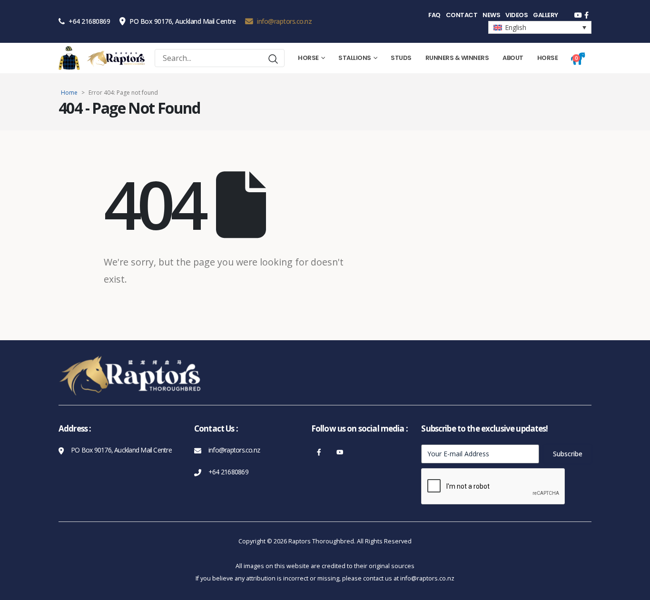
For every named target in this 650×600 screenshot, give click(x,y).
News (491, 15)
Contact (462, 15)
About (512, 57)
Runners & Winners (457, 57)
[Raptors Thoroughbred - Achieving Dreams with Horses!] (116, 58)
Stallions (354, 57)
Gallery (545, 15)
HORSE (547, 57)
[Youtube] (340, 452)
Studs (401, 57)
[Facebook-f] (319, 452)
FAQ (434, 15)
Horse (308, 57)
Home (69, 93)
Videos (516, 15)
